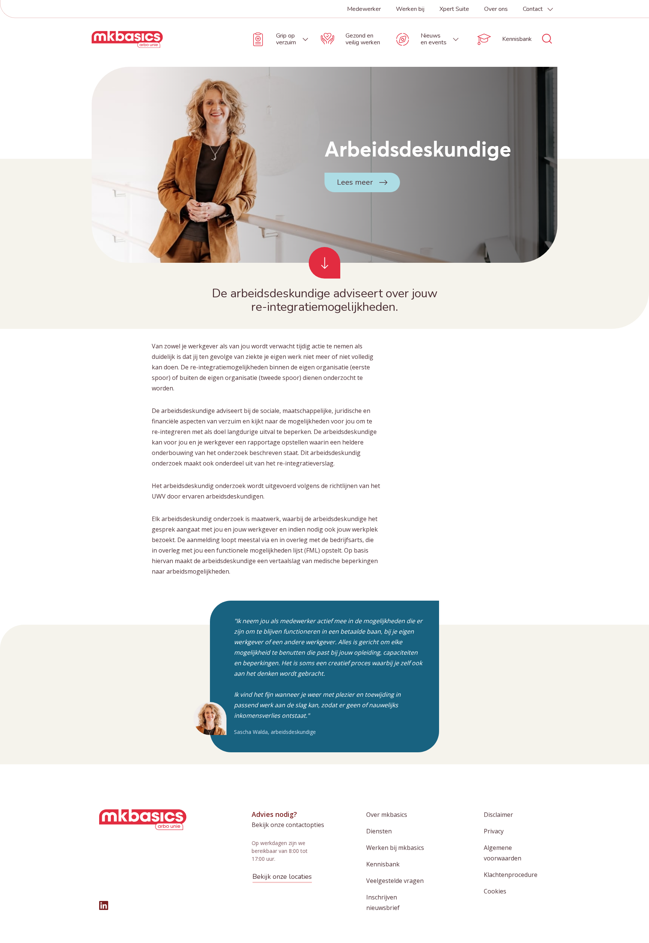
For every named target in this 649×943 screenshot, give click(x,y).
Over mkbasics (386, 814)
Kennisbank (383, 864)
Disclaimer (498, 814)
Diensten (379, 831)
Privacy (494, 831)
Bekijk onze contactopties (288, 825)
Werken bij (410, 9)
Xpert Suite (454, 9)
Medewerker (364, 9)
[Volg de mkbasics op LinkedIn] (103, 905)
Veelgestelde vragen (395, 881)
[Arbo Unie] (127, 39)
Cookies (495, 891)
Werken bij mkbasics (395, 848)
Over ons (496, 9)
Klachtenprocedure (510, 875)
